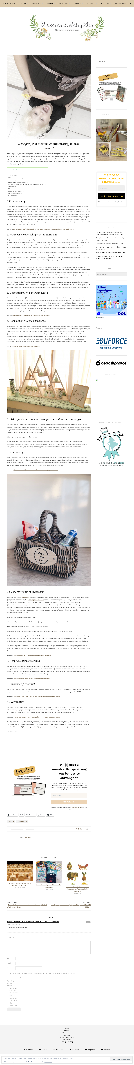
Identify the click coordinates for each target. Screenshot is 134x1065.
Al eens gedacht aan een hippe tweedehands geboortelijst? (31, 315)
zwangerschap (22, 821)
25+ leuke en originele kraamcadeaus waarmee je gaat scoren (36, 470)
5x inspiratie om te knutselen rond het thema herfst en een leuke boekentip (77, 889)
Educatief (91, 3)
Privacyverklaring (67, 1042)
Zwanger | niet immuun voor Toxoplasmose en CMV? (31, 679)
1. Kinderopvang (12, 175)
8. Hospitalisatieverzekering (16, 191)
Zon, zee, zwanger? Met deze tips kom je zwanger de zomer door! (37, 717)
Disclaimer (67, 1039)
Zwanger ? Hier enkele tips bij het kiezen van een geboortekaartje (37, 696)
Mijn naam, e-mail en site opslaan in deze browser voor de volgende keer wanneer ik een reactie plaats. (43, 973)
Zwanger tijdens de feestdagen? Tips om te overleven (33, 655)
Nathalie (30, 829)
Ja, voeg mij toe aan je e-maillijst (10, 983)
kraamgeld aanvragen (36, 600)
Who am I (67, 1031)
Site (8, 968)
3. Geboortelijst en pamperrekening (18, 180)
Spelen (23, 3)
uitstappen (63, 3)
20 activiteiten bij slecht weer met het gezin (110, 253)
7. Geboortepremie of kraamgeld (17, 189)
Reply (88, 922)
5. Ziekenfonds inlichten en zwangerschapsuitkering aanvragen (27, 184)
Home (67, 1028)
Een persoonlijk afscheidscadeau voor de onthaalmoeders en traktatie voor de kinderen (43, 229)
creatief (77, 3)
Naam (9, 958)
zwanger (11, 821)
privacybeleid (76, 807)
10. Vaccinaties (12, 195)
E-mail (9, 963)
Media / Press (67, 1033)
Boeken (50, 3)
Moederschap (9, 3)
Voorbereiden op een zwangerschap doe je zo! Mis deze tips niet (33, 922)
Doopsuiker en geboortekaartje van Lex (26, 346)
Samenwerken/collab (67, 1037)
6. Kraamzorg (12, 186)
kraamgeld (26, 597)
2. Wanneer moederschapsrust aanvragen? (21, 178)
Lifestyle (105, 3)
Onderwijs (36, 3)
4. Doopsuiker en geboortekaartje (18, 182)
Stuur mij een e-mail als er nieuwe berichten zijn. (14, 1002)
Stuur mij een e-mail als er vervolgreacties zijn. (14, 991)
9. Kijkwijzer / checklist (15, 193)
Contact (67, 1035)
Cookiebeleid (48, 1062)
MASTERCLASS (120, 3)
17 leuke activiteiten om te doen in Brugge (109, 243)
